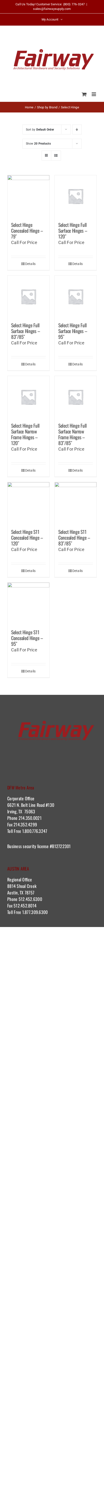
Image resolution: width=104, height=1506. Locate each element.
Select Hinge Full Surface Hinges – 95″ (72, 330)
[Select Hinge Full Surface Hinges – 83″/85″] (28, 296)
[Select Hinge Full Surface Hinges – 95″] (76, 296)
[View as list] (56, 155)
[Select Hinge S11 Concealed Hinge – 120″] (28, 503)
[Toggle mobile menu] (94, 94)
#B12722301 (61, 846)
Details (30, 264)
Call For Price (24, 242)
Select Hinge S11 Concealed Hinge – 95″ (27, 637)
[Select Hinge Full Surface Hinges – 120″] (76, 196)
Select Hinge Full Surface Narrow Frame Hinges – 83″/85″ (72, 434)
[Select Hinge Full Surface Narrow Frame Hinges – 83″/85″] (76, 397)
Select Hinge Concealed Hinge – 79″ (27, 230)
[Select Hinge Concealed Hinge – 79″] (28, 196)
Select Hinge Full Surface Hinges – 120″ (72, 230)
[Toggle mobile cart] (84, 94)
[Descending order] (77, 129)
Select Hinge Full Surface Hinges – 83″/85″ (25, 330)
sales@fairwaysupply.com (52, 9)
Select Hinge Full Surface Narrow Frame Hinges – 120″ (25, 434)
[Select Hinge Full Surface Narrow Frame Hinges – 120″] (28, 397)
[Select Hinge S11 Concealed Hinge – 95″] (28, 603)
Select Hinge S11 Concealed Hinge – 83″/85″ (74, 537)
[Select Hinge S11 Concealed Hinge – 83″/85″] (76, 503)
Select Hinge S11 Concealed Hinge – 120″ (27, 537)
